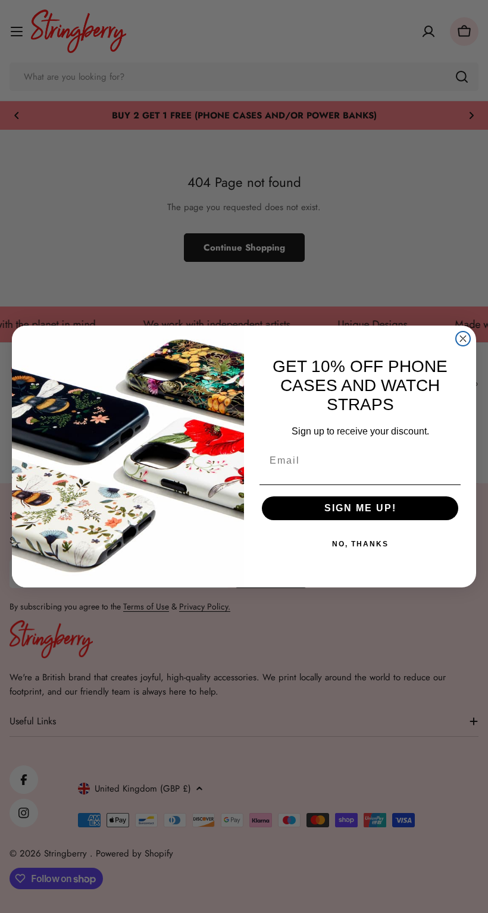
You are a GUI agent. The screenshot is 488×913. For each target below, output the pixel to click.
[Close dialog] (463, 339)
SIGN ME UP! (360, 508)
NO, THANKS (360, 544)
